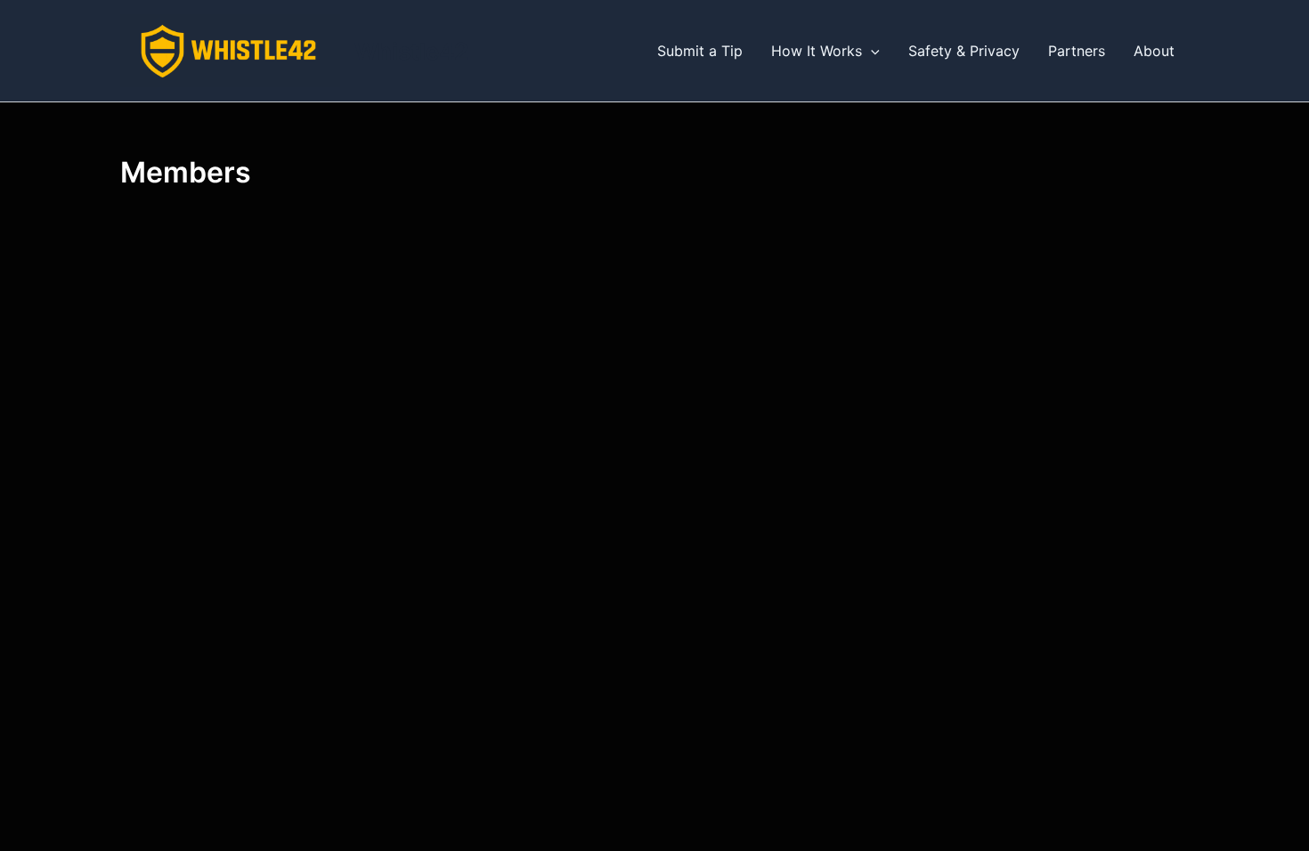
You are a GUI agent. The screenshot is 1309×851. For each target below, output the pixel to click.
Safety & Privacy (964, 51)
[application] (871, 50)
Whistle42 (411, 51)
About (1154, 51)
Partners (1076, 51)
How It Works (816, 51)
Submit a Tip (700, 51)
